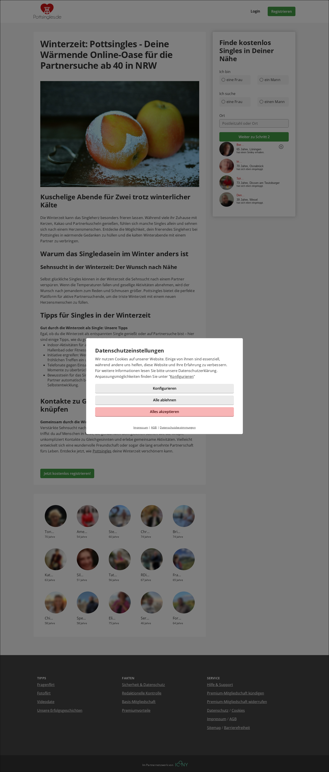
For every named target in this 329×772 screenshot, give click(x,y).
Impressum (140, 427)
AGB (154, 427)
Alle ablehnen (164, 400)
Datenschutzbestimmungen (178, 427)
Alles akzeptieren (164, 411)
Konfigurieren (182, 376)
